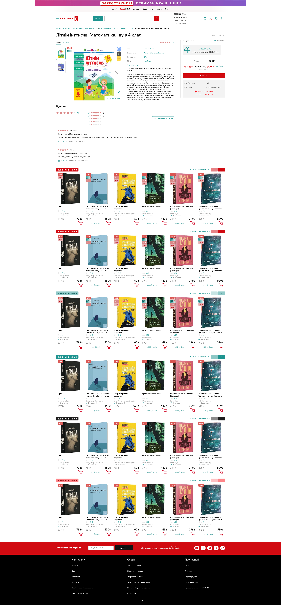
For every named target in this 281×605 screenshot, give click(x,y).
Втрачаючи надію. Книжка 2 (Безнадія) (182, 207)
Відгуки (65, 42)
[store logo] (69, 18)
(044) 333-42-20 (180, 20)
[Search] (156, 18)
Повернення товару (135, 571)
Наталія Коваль (149, 49)
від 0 (207, 83)
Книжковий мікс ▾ (67, 169)
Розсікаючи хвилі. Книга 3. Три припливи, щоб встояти (210, 207)
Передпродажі (191, 577)
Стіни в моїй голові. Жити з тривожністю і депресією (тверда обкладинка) (97, 207)
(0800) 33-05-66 (180, 14)
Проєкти (75, 582)
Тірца (60, 206)
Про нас (75, 565)
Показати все (132, 65)
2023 (145, 57)
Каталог (98, 19)
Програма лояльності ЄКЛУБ (197, 588)
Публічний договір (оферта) (138, 588)
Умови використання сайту (138, 582)
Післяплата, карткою (213, 87)
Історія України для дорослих (122, 207)
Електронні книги (192, 582)
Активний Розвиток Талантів (154, 53)
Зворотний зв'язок (134, 577)
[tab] (115, 106)
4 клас (130, 28)
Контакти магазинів (80, 593)
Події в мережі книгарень (82, 588)
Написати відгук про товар (163, 119)
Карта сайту (132, 593)
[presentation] (221, 169)
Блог (74, 571)
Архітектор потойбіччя (151, 206)
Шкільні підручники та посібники (112, 28)
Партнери (76, 577)
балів (222, 67)
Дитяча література (63, 28)
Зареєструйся (188, 67)
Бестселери (190, 571)
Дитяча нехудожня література (85, 28)
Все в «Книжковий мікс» (200, 170)
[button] (116, 74)
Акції (187, 565)
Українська (147, 61)
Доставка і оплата (134, 565)
